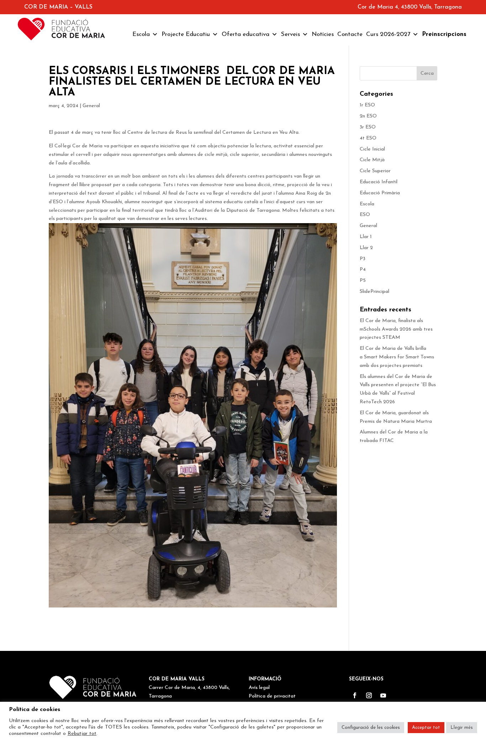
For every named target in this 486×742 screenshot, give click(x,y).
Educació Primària (380, 193)
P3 (362, 259)
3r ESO (368, 127)
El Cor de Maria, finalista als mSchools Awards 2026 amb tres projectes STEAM (396, 329)
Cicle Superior (375, 171)
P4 (363, 269)
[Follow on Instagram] (369, 695)
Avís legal (259, 687)
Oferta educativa (245, 34)
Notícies (323, 34)
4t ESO (368, 138)
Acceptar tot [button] (426, 727)
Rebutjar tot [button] (82, 733)
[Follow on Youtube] (383, 695)
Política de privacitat (272, 696)
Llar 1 (366, 237)
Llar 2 (366, 248)
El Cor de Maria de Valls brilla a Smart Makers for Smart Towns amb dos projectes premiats (397, 357)
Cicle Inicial (372, 149)
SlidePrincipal (374, 291)
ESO (365, 214)
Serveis (290, 34)
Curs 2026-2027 (388, 34)
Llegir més (461, 727)
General (91, 106)
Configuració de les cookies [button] (371, 727)
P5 (363, 280)
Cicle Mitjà (372, 160)
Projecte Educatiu (186, 34)
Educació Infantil (378, 182)
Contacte (350, 34)
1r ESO (367, 105)
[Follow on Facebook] (354, 695)
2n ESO (368, 116)
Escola (141, 34)
